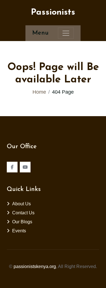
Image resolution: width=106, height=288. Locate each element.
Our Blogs (22, 221)
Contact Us (23, 212)
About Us (21, 203)
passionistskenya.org (35, 266)
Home (39, 92)
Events (19, 230)
